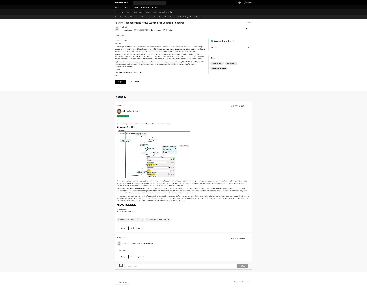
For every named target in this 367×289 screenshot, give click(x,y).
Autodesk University (165, 12)
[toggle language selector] (239, 3)
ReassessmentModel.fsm (126, 127)
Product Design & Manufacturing (130, 17)
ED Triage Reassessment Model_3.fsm (128, 73)
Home (116, 17)
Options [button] (248, 22)
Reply (120, 82)
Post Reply (242, 266)
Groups (148, 12)
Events (141, 12)
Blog (135, 12)
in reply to (142, 244)
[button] (251, 29)
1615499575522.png (126, 219)
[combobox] (149, 3)
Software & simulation (219, 68)
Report (136, 82)
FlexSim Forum (158, 17)
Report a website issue (242, 282)
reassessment (231, 63)
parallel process (217, 63)
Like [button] (129, 81)
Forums (128, 12)
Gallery (155, 12)
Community (119, 12)
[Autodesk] (121, 3)
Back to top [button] (123, 282)
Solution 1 (214, 47)
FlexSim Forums (147, 17)
